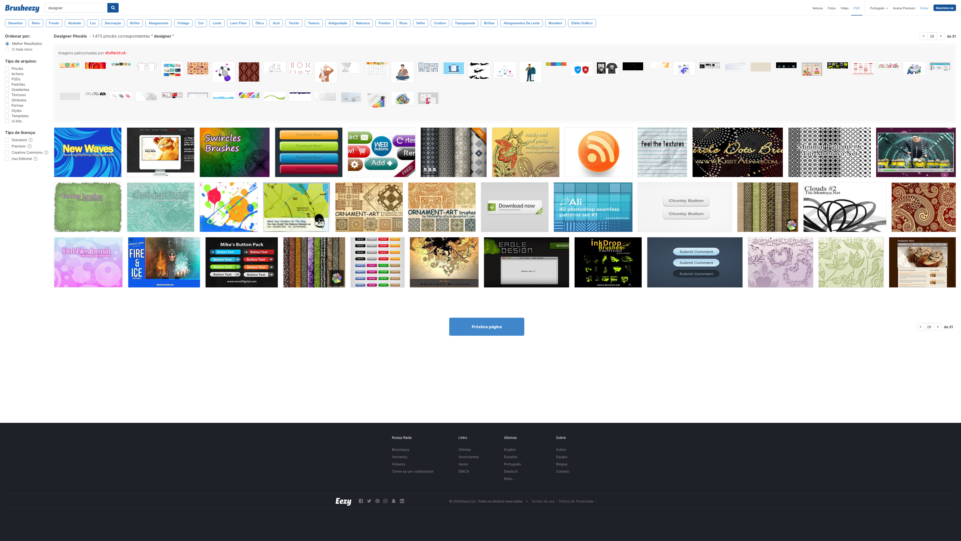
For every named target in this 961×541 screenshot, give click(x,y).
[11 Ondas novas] (88, 152)
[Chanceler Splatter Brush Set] (228, 207)
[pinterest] (377, 501)
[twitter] (369, 501)
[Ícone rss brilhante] (598, 152)
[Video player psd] (916, 152)
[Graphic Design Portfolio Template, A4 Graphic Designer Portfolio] (709, 65)
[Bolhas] (88, 262)
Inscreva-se (944, 8)
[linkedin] (402, 501)
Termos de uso (543, 501)
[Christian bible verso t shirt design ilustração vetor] (607, 68)
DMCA (463, 471)
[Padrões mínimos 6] (829, 152)
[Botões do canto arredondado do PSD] (377, 262)
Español (510, 457)
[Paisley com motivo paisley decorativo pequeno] (526, 152)
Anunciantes (468, 457)
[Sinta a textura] (662, 152)
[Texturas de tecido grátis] (767, 207)
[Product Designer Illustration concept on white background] (914, 68)
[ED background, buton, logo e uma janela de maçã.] (526, 262)
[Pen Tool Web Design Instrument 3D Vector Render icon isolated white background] (223, 72)
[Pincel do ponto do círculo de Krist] (737, 152)
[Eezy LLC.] (343, 501)
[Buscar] (113, 8)
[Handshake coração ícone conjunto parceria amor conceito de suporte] (95, 94)
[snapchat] (393, 501)
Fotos (832, 8)
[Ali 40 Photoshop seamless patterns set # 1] (593, 207)
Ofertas (464, 449)
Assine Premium (904, 8)
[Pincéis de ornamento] (442, 207)
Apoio (463, 464)
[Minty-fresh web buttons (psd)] (695, 262)
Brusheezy (400, 449)
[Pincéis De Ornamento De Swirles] (234, 152)
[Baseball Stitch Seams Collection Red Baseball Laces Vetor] (300, 68)
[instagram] (385, 501)
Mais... (509, 478)
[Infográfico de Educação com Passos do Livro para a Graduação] (376, 100)
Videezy (398, 464)
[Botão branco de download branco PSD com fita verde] (515, 207)
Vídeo (845, 8)
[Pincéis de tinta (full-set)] (608, 262)
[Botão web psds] (381, 152)
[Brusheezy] (22, 9)
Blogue (561, 464)
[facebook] (361, 501)
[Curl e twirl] (160, 207)
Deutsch (511, 471)
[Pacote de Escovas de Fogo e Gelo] (164, 262)
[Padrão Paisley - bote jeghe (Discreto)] (923, 207)
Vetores (817, 8)
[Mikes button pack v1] (241, 262)
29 (932, 36)
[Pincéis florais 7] (851, 262)
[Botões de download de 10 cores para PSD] (309, 152)
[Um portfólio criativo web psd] (160, 152)
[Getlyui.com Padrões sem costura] (453, 152)
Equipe (561, 457)
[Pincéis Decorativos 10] (780, 262)
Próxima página (487, 326)
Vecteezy (399, 457)
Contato (562, 471)
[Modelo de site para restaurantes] (922, 262)
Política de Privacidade (576, 501)
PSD (857, 8)
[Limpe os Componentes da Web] (296, 207)
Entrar (924, 8)
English (510, 449)
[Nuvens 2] (844, 207)
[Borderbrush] (88, 207)
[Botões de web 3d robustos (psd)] (685, 207)
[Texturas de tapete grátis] (314, 262)
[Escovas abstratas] (444, 262)
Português (512, 464)
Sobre (561, 449)
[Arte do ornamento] (369, 207)
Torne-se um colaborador (412, 471)
